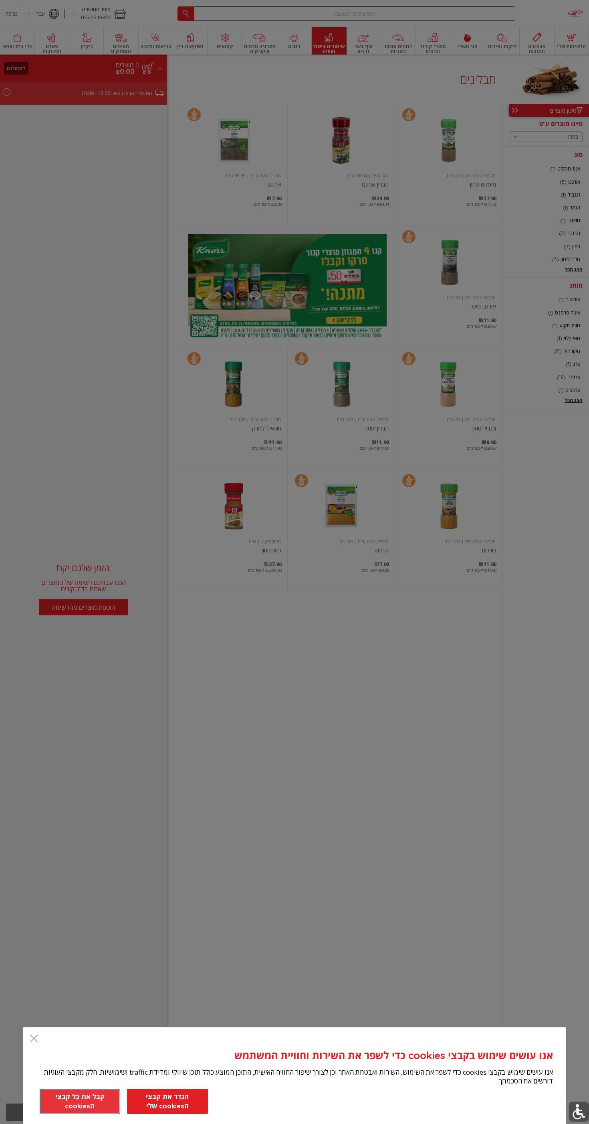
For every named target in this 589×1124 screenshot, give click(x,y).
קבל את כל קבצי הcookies (80, 1101)
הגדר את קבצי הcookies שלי (167, 1101)
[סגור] (34, 1039)
